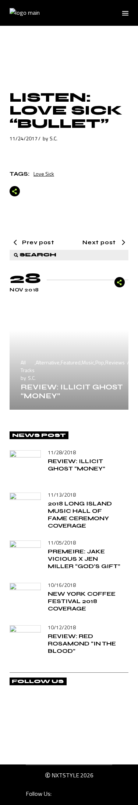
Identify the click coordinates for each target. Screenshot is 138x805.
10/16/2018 (62, 585)
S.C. (53, 138)
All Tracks (28, 366)
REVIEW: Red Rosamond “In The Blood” (82, 643)
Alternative (48, 362)
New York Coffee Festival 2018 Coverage (82, 601)
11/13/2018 (62, 494)
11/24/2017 (24, 138)
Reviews (115, 362)
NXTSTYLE (65, 775)
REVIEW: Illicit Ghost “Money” (72, 391)
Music (88, 362)
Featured (71, 362)
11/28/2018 (62, 452)
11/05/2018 (62, 542)
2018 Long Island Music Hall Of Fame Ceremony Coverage (80, 514)
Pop (99, 362)
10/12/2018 (62, 627)
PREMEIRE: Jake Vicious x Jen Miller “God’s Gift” (84, 559)
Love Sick (43, 174)
